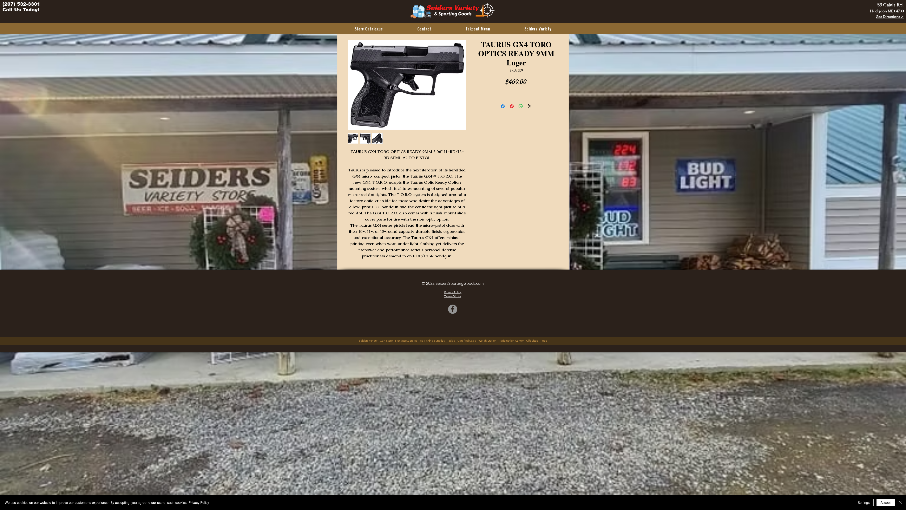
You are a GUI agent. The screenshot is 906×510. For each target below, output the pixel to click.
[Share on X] (530, 106)
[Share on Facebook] (503, 106)
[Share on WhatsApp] (521, 106)
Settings (864, 502)
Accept (886, 502)
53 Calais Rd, (890, 5)
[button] (368, 28)
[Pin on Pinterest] (512, 106)
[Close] (900, 502)
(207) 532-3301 (21, 4)
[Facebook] (452, 309)
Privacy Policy (199, 502)
